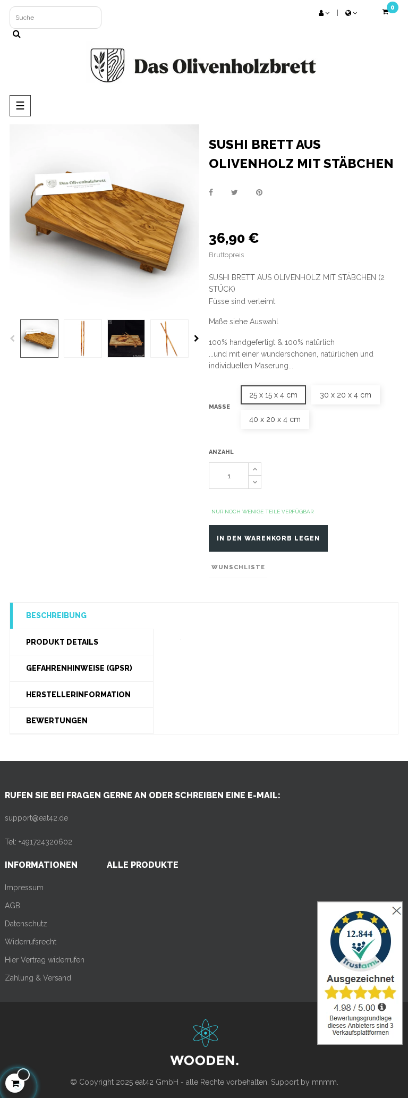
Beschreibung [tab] (56, 615)
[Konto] (324, 13)
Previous (12, 338)
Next (196, 338)
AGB (12, 905)
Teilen (211, 192)
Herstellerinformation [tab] (78, 694)
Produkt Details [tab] (62, 642)
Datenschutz (26, 923)
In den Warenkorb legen (268, 538)
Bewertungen (57, 720)
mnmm (324, 1082)
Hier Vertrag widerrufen (44, 960)
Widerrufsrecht (30, 941)
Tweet (234, 192)
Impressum (24, 887)
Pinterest (259, 192)
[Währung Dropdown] (351, 13)
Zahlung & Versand (38, 978)
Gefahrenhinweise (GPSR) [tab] (79, 668)
